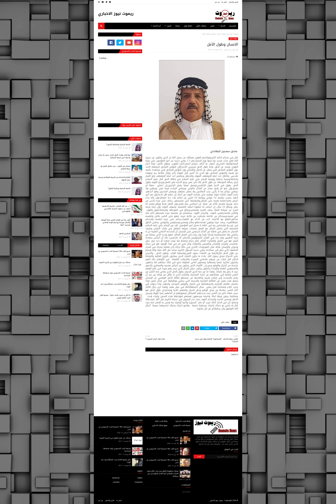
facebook (116, 477)
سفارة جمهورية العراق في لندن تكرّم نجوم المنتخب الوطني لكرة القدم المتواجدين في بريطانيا (162, 473)
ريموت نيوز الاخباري (116, 13)
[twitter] (106, 2)
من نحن (217, 2)
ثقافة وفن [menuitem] (188, 26)
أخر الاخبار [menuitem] (157, 26)
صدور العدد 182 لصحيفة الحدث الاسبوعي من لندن (162, 461)
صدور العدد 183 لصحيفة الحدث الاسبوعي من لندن (162, 450)
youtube (116, 482)
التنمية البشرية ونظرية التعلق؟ (119, 188)
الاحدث (120, 245)
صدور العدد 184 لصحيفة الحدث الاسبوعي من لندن (114, 252)
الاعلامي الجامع (124, 233)
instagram (139, 482)
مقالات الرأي (221, 34)
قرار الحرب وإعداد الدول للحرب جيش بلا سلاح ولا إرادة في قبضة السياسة (114, 156)
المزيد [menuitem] (169, 26)
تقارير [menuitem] (212, 26)
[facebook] (110, 2)
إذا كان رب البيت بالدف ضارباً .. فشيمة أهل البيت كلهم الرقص (115, 296)
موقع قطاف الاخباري (159, 425)
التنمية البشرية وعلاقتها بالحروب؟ (118, 144)
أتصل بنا (224, 2)
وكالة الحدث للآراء (161, 421)
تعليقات (105, 245)
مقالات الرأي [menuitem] (201, 26)
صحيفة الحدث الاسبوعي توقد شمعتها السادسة (116, 274)
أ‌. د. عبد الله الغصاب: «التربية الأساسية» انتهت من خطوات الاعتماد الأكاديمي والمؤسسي (116, 208)
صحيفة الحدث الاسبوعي (181, 425)
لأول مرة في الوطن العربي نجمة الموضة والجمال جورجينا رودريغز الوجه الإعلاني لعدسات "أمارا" (115, 222)
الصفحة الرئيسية (232, 34)
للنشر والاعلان (233, 2)
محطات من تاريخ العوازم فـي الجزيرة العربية (114, 262)
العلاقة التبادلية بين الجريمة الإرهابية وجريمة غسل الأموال (114, 179)
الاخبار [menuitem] (223, 26)
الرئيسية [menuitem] (232, 26)
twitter (140, 477)
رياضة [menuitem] (177, 26)
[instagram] (137, 43)
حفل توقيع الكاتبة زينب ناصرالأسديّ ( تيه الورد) (115, 285)
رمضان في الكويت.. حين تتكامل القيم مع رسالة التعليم (115, 167)
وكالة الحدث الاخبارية (182, 421)
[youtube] (102, 2)
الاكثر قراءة (134, 245)
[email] (99, 2)
